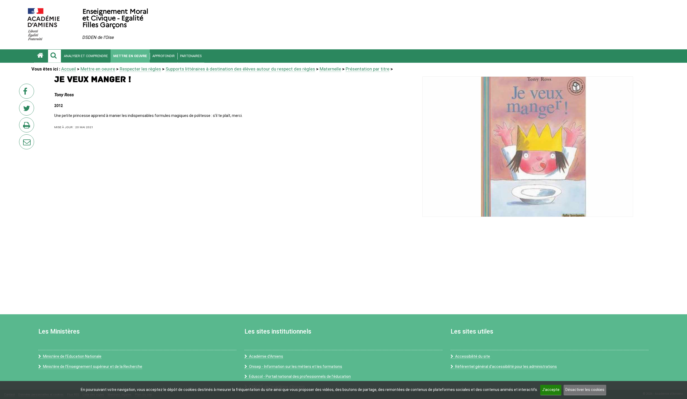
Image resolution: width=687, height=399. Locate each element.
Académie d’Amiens (266, 356)
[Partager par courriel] (23, 138)
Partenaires (191, 56)
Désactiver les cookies (584, 389)
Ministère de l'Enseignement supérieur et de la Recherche (92, 366)
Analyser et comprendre (86, 56)
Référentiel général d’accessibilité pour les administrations (506, 366)
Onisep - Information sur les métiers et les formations (295, 366)
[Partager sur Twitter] (27, 110)
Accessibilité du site (472, 356)
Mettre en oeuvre (130, 56)
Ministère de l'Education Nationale (72, 356)
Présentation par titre (367, 69)
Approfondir (163, 56)
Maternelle (330, 69)
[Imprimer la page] (27, 126)
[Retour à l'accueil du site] (41, 56)
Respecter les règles (140, 69)
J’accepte (551, 389)
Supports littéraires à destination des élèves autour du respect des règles (240, 69)
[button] (54, 56)
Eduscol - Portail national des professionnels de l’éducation (300, 376)
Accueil (68, 69)
